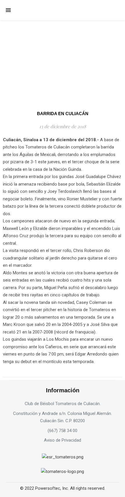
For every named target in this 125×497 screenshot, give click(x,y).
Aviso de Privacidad (62, 440)
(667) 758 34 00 (62, 430)
